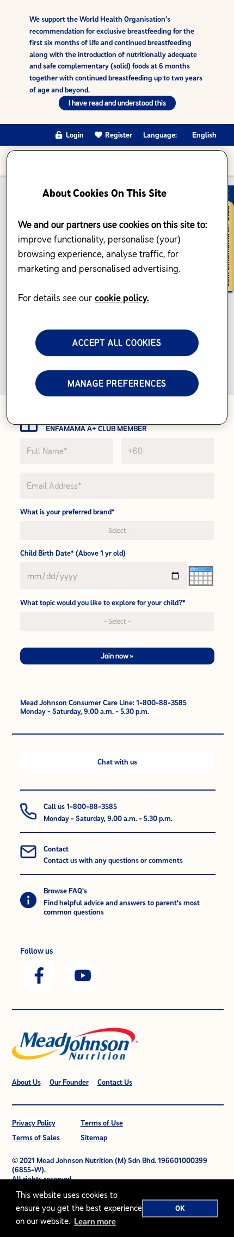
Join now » (117, 656)
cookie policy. (122, 297)
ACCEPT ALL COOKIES (116, 342)
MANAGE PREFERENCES (117, 383)
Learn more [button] (95, 1221)
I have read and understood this (117, 103)
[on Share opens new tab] (39, 974)
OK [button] (180, 1208)
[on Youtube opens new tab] (83, 974)
